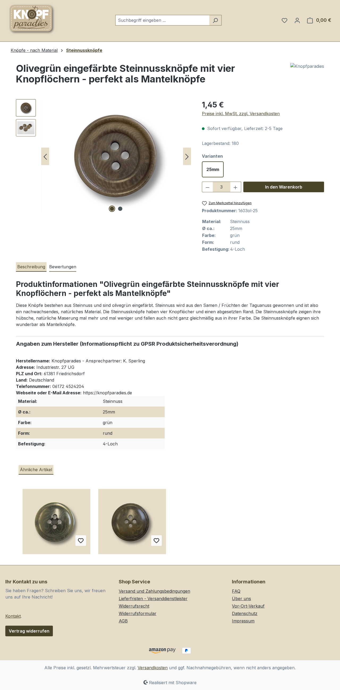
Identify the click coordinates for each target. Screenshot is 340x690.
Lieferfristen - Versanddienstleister (153, 598)
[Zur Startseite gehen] (31, 19)
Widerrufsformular (137, 613)
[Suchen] (215, 20)
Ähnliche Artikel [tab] (36, 469)
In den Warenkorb (283, 187)
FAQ (236, 591)
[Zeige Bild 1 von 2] (112, 209)
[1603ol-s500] (116, 156)
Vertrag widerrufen (29, 631)
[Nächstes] (187, 156)
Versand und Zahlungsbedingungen (154, 591)
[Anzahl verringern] (207, 187)
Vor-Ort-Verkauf (248, 606)
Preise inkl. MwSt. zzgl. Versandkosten (241, 113)
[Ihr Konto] (297, 20)
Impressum (243, 621)
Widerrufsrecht (134, 606)
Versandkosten (153, 667)
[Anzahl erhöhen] (235, 187)
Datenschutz (244, 613)
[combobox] (162, 20)
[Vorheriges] (45, 156)
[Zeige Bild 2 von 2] (120, 209)
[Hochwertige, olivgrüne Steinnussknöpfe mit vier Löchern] (56, 523)
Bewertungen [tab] (62, 266)
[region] (104, 156)
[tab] (31, 267)
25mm (212, 169)
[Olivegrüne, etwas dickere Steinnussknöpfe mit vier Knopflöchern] (132, 523)
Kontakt (13, 616)
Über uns (241, 598)
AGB (123, 621)
